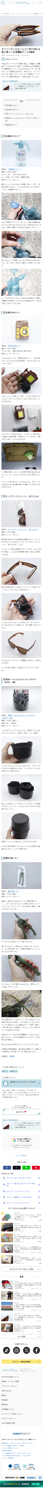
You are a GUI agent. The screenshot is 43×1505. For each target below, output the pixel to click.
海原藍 (12, 1056)
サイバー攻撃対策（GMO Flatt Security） (11, 1455)
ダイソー (16, 180)
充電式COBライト (14, 346)
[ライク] (40, 2)
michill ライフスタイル (12, 59)
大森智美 (40, 1241)
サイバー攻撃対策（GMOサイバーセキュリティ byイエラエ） (16, 1453)
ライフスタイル (22, 13)
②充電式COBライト (12, 109)
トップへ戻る (21, 1155)
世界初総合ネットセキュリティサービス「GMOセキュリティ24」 (17, 1443)
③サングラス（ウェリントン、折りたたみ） (20, 114)
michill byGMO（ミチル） (8, 13)
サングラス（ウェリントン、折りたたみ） (23, 529)
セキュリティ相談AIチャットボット (10, 1448)
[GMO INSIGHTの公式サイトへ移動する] (21, 1433)
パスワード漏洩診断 (7, 1445)
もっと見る (22, 1336)
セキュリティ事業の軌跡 (8, 1458)
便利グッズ (14, 1071)
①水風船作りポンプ (12, 105)
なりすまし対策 (26, 1455)
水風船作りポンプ (14, 169)
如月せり (40, 1331)
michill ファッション (36, 1288)
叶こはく (40, 1320)
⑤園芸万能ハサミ (11, 125)
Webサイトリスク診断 (18, 1445)
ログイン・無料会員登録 (21, 1362)
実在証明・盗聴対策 (7, 1450)
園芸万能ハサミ (13, 891)
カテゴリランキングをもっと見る (21, 1269)
